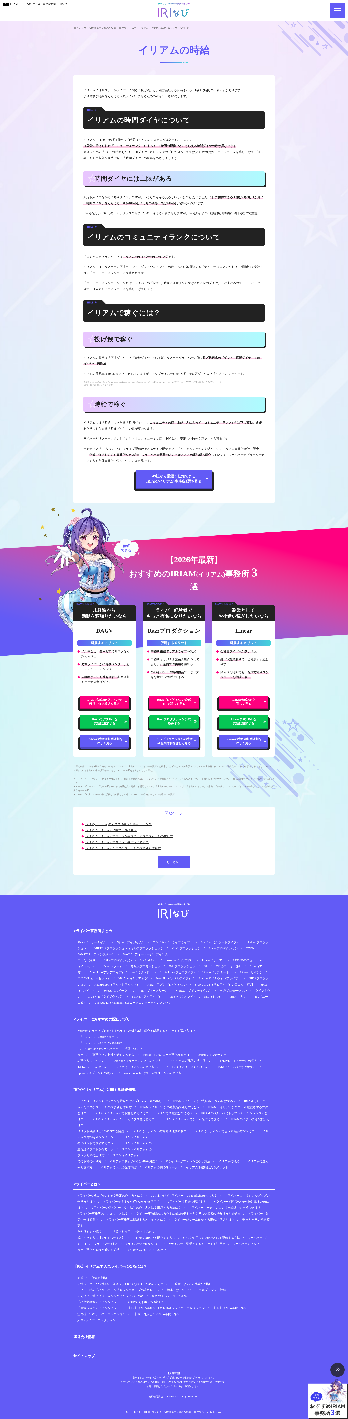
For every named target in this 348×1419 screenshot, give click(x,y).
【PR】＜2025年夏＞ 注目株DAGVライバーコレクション (166, 1308)
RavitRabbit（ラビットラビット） (117, 984)
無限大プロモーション (145, 966)
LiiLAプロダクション (118, 960)
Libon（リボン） (251, 972)
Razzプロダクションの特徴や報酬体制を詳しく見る (174, 741)
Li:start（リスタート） (217, 972)
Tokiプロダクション (182, 966)
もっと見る (174, 862)
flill (205, 966)
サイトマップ (84, 1356)
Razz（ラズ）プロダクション (167, 984)
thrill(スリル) (238, 996)
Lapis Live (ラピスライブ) (177, 972)
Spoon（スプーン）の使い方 (97, 1073)
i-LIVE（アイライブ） (147, 996)
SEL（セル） (213, 996)
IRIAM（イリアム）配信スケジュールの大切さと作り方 (123, 848)
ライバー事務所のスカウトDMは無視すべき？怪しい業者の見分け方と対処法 (188, 1213)
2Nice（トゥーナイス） (93, 942)
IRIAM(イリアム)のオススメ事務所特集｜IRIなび (38, 3)
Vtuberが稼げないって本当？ (147, 1249)
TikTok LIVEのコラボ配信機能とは (166, 1054)
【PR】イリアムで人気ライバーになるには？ (110, 1266)
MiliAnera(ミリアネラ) (133, 978)
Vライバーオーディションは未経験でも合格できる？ (225, 1207)
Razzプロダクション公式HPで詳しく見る (174, 701)
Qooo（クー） (113, 966)
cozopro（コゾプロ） (180, 960)
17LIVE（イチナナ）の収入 (238, 1060)
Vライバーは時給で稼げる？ (186, 1201)
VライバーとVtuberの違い (143, 1243)
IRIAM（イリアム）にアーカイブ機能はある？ (123, 1119)
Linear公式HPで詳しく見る (243, 701)
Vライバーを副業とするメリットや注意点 (197, 1243)
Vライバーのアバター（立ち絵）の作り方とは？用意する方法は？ (136, 1207)
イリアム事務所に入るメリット (207, 1167)
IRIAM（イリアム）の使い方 (134, 1067)
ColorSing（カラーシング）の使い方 (137, 1060)
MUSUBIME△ (242, 960)
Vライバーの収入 (106, 1243)
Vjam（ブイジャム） (131, 942)
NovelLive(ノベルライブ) (173, 978)
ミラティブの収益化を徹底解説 (103, 1042)
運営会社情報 (84, 1337)
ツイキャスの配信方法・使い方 (190, 1060)
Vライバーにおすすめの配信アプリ (101, 1019)
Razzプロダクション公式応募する (174, 721)
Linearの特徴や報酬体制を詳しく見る (244, 741)
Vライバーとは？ (87, 1184)
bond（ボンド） (141, 972)
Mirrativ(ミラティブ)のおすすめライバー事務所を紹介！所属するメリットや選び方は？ (136, 1030)
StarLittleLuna (149, 960)
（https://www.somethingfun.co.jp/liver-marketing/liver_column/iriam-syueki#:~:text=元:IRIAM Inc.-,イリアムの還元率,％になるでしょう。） (161, 382)
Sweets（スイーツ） (117, 990)
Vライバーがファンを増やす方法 (188, 1161)
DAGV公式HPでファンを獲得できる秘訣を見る (104, 701)
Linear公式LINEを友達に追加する (243, 721)
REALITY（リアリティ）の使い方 (186, 1067)
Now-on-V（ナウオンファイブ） (219, 978)
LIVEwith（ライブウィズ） (106, 996)
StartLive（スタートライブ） (220, 942)
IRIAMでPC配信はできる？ (174, 1113)
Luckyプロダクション (223, 948)
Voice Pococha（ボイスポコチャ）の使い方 (152, 1073)
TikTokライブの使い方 (93, 1067)
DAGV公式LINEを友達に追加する (104, 721)
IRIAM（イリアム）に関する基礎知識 (111, 830)
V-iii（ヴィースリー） (153, 990)
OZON (250, 948)
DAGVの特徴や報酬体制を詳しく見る (104, 741)
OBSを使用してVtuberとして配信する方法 (211, 1237)
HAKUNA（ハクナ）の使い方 (236, 1067)
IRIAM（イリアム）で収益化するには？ (121, 1113)
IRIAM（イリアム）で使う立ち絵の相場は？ (224, 1131)
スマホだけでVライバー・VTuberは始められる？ (184, 1195)
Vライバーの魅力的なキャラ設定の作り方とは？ (110, 1195)
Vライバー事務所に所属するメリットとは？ (136, 1219)
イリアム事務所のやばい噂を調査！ (134, 1161)
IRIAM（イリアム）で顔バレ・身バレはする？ (117, 842)
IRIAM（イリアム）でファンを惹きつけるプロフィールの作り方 (129, 836)
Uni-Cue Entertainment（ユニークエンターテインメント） (133, 1002)
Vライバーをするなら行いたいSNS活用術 (132, 1201)
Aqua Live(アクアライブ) (106, 972)
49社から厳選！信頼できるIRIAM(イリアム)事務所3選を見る (174, 478)
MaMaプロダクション (186, 948)
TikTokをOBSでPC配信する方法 (154, 1237)
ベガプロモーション (233, 990)
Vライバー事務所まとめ (92, 931)
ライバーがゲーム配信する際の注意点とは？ (204, 1219)
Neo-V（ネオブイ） (183, 996)
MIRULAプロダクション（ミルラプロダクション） (129, 948)
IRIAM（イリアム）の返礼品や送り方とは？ (170, 1107)
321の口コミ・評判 (229, 966)
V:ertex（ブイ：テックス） (194, 990)
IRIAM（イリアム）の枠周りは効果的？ (159, 1131)
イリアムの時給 (228, 1161)
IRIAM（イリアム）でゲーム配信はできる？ (193, 1119)
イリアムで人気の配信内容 (118, 1167)
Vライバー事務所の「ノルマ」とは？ (103, 1213)
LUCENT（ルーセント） (94, 978)
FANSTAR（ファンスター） (96, 954)
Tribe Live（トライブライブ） (173, 942)
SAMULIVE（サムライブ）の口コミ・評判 (224, 984)
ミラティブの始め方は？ (99, 1036)
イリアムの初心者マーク (161, 1167)
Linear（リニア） (213, 960)
